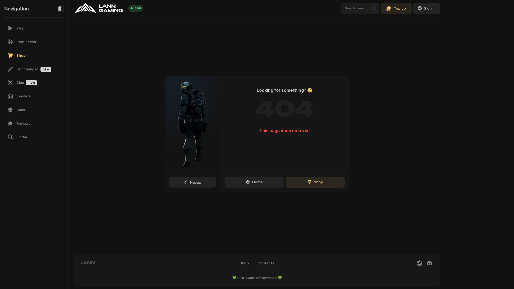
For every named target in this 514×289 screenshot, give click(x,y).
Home (257, 182)
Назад (196, 182)
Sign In (429, 8)
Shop (318, 182)
